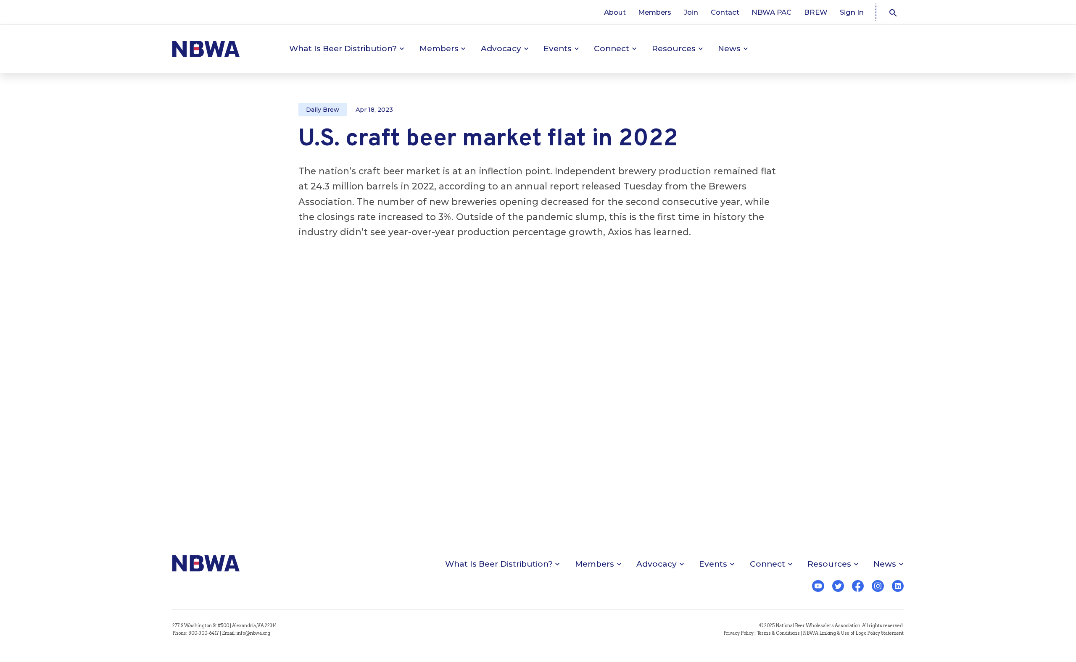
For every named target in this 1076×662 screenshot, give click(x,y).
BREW (816, 12)
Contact (725, 12)
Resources (674, 48)
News (729, 48)
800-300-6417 (203, 633)
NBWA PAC (771, 12)
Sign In (852, 12)
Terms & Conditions (778, 633)
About (615, 12)
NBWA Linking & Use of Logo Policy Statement (853, 633)
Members (654, 12)
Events (557, 48)
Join (691, 12)
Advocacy (501, 48)
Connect (611, 48)
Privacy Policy (738, 633)
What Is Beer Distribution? (343, 48)
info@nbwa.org (253, 633)
